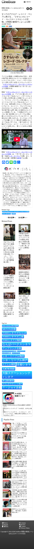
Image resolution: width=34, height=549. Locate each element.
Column (3, 26)
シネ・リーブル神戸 (15, 360)
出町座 (19, 158)
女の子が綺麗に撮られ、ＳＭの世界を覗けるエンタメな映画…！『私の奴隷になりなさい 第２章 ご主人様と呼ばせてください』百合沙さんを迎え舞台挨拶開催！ (19, 447)
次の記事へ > (22, 217)
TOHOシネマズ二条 (13, 336)
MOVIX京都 (9, 329)
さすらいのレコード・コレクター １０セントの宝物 (15, 211)
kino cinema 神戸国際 (10, 326)
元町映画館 (8, 368)
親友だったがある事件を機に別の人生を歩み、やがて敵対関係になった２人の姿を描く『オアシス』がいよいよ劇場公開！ (19, 503)
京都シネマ (24, 364)
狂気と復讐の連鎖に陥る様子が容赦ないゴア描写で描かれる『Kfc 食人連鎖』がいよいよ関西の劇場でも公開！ (19, 465)
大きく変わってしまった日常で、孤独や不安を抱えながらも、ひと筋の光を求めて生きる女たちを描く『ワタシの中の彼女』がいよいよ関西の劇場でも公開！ (24, 306)
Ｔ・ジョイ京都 (11, 387)
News (7, 26)
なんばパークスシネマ (16, 344)
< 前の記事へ (11, 217)
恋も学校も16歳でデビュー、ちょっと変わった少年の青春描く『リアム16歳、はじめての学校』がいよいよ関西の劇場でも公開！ (8, 308)
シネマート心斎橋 (6, 353)
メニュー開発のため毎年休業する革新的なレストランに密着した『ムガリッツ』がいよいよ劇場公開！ (8, 282)
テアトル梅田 (8, 364)
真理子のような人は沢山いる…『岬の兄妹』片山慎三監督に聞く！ (19, 510)
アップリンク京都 (11, 348)
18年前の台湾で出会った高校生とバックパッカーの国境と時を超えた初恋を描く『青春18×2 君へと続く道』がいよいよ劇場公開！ (24, 241)
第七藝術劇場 (8, 381)
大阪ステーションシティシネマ (16, 374)
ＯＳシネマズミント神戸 (12, 384)
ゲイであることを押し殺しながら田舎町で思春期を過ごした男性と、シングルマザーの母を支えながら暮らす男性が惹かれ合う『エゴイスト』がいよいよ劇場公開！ (19, 475)
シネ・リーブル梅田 (13, 356)
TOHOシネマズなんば (14, 333)
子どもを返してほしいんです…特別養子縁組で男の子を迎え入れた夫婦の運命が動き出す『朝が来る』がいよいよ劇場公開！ (19, 455)
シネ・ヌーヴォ (14, 156)
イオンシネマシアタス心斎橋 (9, 351)
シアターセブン (21, 351)
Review (10, 26)
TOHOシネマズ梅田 (11, 340)
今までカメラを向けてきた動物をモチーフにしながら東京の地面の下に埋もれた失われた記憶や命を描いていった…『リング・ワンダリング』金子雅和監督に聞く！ (8, 252)
